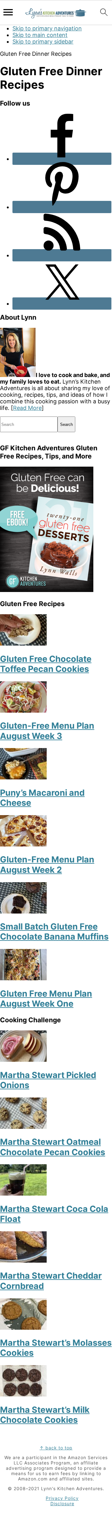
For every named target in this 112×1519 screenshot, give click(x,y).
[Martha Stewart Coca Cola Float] (23, 1193)
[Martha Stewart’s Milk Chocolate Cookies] (23, 1394)
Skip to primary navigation (47, 28)
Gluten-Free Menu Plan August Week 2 (47, 864)
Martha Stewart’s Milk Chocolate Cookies (45, 1415)
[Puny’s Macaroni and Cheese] (23, 777)
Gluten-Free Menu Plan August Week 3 (47, 730)
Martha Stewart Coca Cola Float (54, 1214)
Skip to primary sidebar (42, 41)
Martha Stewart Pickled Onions (48, 1080)
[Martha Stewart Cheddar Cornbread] (23, 1260)
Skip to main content (40, 35)
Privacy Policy (62, 1498)
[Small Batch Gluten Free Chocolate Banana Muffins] (23, 911)
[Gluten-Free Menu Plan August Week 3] (23, 710)
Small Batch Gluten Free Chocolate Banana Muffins (54, 931)
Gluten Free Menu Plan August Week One (46, 998)
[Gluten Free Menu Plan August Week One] (23, 978)
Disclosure (62, 1503)
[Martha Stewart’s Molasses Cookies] (23, 1327)
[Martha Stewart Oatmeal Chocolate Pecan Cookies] (23, 1127)
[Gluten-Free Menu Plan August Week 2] (23, 844)
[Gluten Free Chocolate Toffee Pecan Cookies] (23, 643)
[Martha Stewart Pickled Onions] (23, 1059)
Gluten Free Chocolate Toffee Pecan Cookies (45, 664)
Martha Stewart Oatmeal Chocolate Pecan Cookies (52, 1147)
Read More (27, 408)
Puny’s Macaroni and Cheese (42, 798)
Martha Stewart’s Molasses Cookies (56, 1348)
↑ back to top (56, 1447)
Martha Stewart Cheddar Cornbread (51, 1280)
